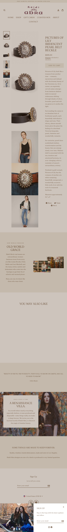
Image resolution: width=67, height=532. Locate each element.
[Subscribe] (62, 521)
